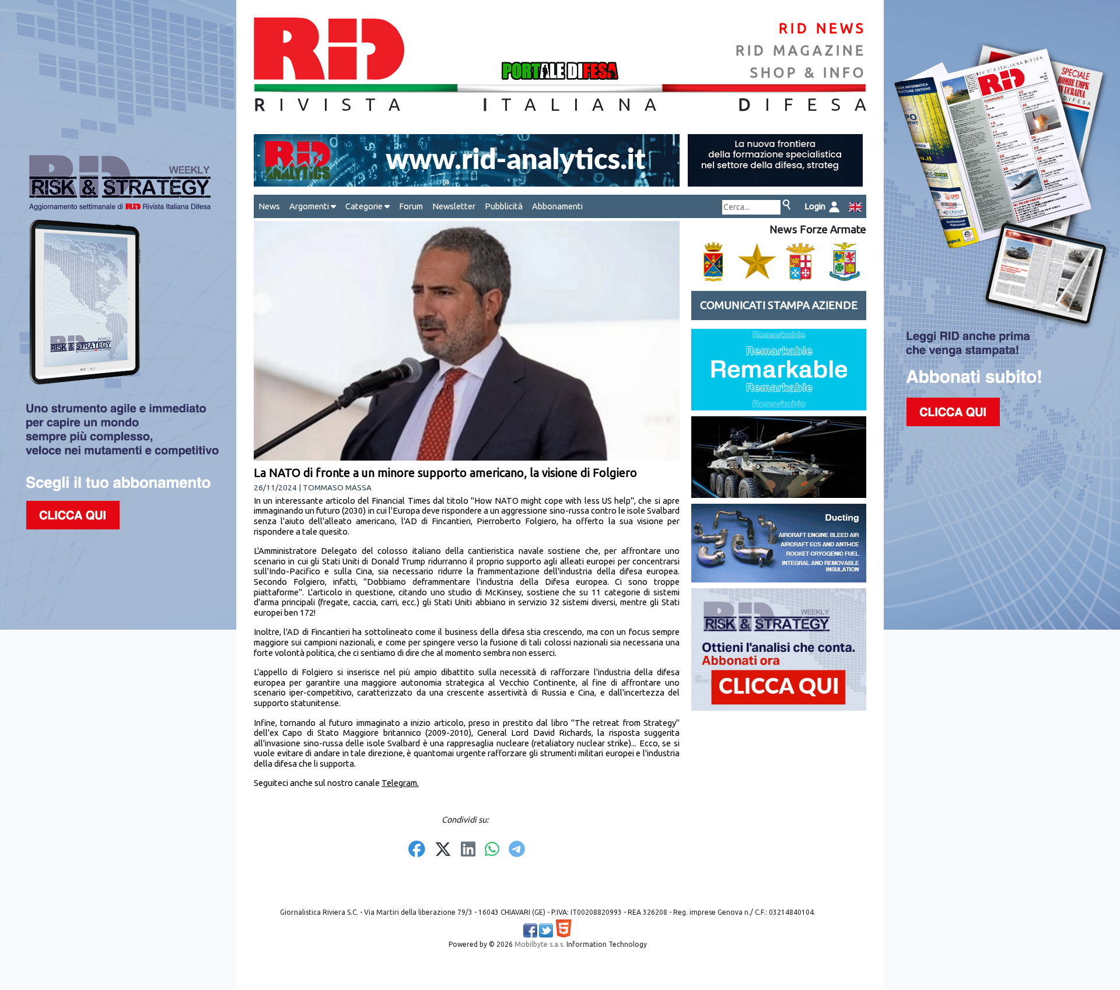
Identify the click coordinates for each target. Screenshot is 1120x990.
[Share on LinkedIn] (468, 850)
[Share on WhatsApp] (492, 850)
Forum (411, 206)
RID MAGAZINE (801, 50)
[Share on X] (443, 850)
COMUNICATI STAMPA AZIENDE (779, 305)
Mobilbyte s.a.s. (539, 944)
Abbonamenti (557, 206)
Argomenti (310, 206)
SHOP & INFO (808, 72)
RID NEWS (822, 28)
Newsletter (453, 206)
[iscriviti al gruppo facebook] (530, 931)
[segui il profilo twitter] (546, 931)
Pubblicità (504, 206)
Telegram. (400, 783)
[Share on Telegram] (517, 850)
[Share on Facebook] (416, 850)
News (269, 206)
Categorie (364, 206)
